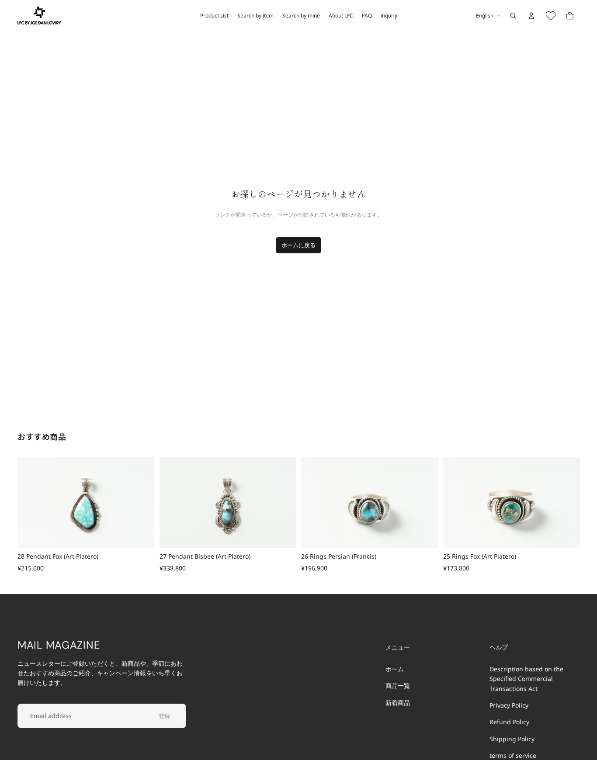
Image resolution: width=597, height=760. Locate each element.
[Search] (513, 15)
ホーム (394, 669)
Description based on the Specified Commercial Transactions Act (526, 679)
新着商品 (397, 702)
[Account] (531, 15)
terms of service (512, 755)
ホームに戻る (298, 245)
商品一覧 (397, 685)
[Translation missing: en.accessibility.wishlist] (550, 15)
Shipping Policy (512, 739)
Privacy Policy (508, 705)
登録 (164, 715)
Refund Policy (509, 722)
